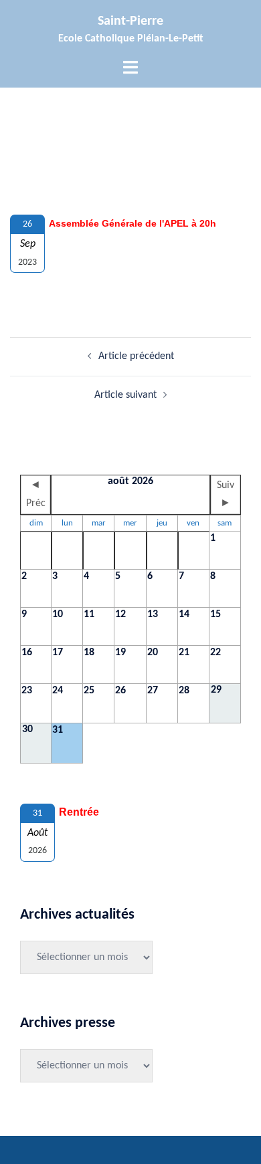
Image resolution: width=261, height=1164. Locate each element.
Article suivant (125, 395)
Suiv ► (225, 494)
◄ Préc (36, 494)
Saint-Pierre (130, 21)
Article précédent (136, 356)
